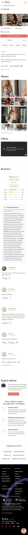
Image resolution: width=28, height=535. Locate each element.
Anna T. (7, 298)
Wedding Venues (7, 451)
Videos (18, 45)
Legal (17, 523)
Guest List (4, 473)
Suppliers (17, 468)
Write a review (14, 186)
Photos (12, 45)
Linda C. (6, 323)
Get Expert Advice (13, 394)
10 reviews (8, 28)
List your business (7, 513)
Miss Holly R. (10, 342)
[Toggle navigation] (2, 2)
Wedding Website (6, 481)
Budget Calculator (6, 478)
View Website (6, 31)
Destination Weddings (7, 488)
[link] (2, 526)
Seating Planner (5, 476)
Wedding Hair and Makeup (19, 458)
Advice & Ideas (18, 488)
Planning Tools (6, 468)
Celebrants (17, 478)
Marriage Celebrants (19, 451)
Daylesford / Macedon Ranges (9, 5)
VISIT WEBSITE (15, 66)
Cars (16, 481)
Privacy (13, 523)
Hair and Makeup (19, 483)
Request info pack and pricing (14, 36)
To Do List (4, 471)
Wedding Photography (18, 455)
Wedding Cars (7, 455)
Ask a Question (18, 491)
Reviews (24, 45)
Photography (18, 476)
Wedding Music (6, 458)
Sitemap (7, 523)
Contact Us (17, 493)
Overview (5, 45)
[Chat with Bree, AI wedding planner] (23, 530)
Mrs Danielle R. (11, 362)
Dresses (17, 473)
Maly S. (6, 278)
